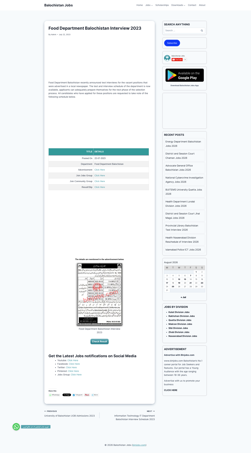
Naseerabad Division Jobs (183, 336)
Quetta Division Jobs (180, 320)
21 (191, 283)
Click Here (100, 170)
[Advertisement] (100, 58)
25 (173, 286)
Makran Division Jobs (180, 324)
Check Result (99, 341)
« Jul (183, 297)
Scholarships (162, 5)
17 (167, 283)
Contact (192, 5)
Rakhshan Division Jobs (182, 316)
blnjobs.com (139, 445)
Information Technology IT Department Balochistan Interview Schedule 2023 (134, 415)
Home (139, 5)
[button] (16, 426)
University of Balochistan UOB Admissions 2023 (69, 413)
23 (202, 283)
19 (179, 283)
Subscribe (172, 43)
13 (185, 279)
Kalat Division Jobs (179, 312)
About (202, 5)
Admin (53, 34)
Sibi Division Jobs (178, 328)
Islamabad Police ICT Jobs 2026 (183, 249)
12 (179, 279)
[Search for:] (184, 30)
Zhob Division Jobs (179, 332)
